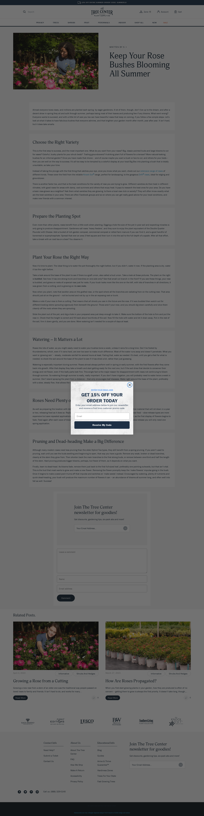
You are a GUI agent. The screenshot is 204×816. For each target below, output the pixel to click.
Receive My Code (102, 425)
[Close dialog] (129, 385)
